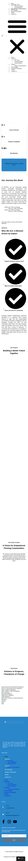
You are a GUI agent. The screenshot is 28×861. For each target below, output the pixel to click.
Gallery (7, 774)
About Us (7, 759)
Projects (13, 64)
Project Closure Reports (20, 65)
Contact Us (13, 14)
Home (6, 756)
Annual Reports (18, 63)
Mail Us (8, 812)
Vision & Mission (12, 762)
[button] (17, 36)
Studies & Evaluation (16, 68)
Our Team (10, 760)
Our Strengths (8, 769)
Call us (7, 805)
